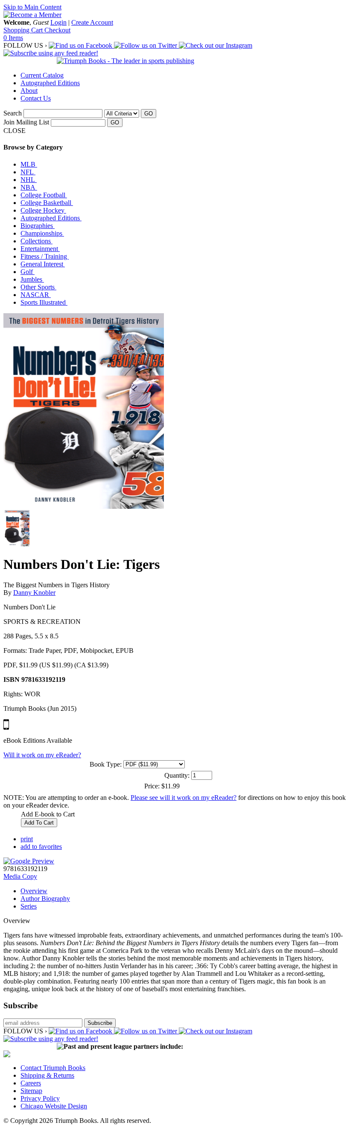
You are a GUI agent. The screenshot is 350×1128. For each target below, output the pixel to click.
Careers (30, 1083)
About (29, 90)
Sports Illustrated (43, 302)
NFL (27, 172)
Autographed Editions (50, 83)
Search (12, 113)
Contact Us (35, 98)
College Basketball (46, 202)
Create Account (92, 22)
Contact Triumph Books (52, 1067)
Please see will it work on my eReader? (183, 797)
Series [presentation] (28, 906)
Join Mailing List (26, 122)
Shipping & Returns (47, 1075)
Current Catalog (42, 75)
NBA (28, 187)
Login (58, 22)
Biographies (37, 225)
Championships (42, 233)
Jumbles (32, 279)
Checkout (57, 30)
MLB (28, 164)
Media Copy (20, 876)
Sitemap (31, 1090)
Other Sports (38, 287)
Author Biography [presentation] (45, 898)
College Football (43, 195)
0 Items (13, 37)
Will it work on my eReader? (42, 755)
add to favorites (41, 846)
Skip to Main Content (32, 7)
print (26, 838)
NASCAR (35, 294)
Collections (36, 241)
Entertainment (40, 248)
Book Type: (106, 764)
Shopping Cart (23, 30)
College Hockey (43, 210)
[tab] (183, 891)
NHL (28, 179)
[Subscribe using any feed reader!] (50, 53)
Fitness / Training (44, 256)
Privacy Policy (40, 1098)
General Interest (42, 264)
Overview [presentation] (33, 890)
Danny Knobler (34, 592)
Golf (27, 271)
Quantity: (177, 775)
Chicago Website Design (53, 1106)
